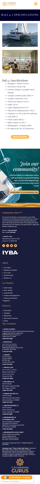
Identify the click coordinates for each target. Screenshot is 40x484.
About (5, 262)
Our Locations (9, 323)
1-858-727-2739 (7, 402)
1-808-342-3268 (7, 378)
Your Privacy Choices (20, 477)
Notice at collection (11, 481)
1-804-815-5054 (7, 429)
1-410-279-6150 (7, 351)
